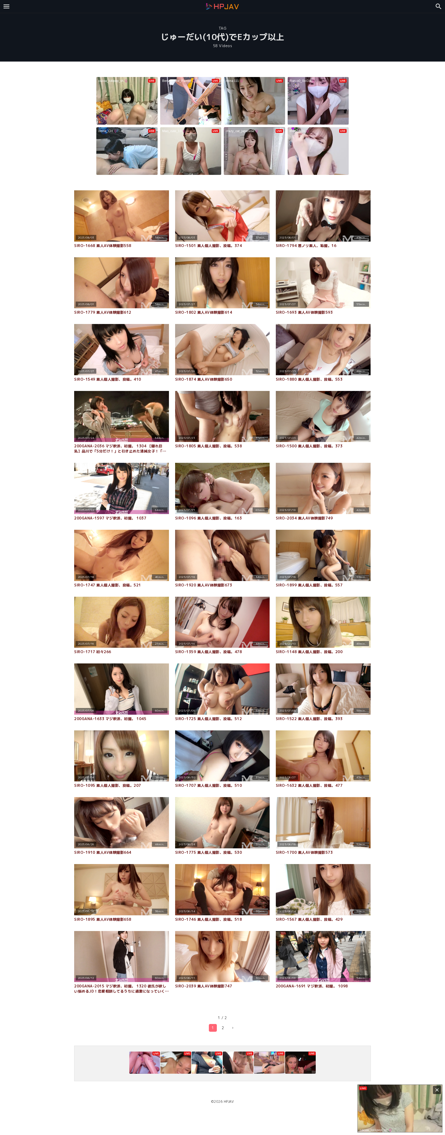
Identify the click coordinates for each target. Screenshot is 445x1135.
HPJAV (229, 1101)
